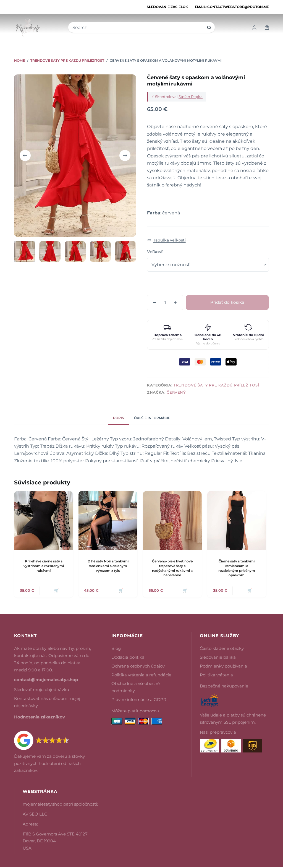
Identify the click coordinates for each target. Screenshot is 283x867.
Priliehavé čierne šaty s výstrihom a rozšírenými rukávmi (43, 566)
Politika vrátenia (216, 674)
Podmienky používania (223, 666)
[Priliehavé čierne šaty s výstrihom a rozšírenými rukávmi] (43, 520)
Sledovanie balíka (218, 657)
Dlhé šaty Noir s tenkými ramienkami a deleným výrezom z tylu (108, 566)
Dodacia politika (128, 657)
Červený (176, 392)
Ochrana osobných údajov (138, 666)
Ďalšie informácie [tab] (152, 418)
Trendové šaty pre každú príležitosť (217, 385)
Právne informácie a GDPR (138, 699)
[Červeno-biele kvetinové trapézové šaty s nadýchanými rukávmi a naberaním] (172, 520)
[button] (166, 240)
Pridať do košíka (227, 302)
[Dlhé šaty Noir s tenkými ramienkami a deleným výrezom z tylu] (107, 520)
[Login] (254, 27)
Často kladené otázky (222, 648)
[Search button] (209, 27)
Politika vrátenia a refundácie (141, 674)
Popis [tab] (118, 418)
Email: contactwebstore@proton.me (232, 7)
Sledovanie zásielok (167, 7)
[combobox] (138, 27)
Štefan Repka (191, 96)
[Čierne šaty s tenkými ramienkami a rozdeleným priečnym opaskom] (236, 520)
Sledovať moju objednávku (41, 689)
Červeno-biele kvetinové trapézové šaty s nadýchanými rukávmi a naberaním (172, 568)
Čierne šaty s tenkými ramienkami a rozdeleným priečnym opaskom (236, 568)
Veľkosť (155, 251)
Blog (116, 648)
